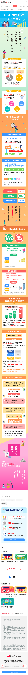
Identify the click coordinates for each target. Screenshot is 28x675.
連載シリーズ (8, 6)
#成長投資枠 (19, 500)
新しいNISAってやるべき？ (19, 613)
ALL (3, 6)
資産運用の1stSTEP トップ (5, 613)
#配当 (3, 500)
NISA (15, 6)
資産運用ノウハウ (21, 9)
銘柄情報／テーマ (12, 9)
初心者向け (4, 9)
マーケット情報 (21, 6)
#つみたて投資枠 (10, 500)
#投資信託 (4, 503)
